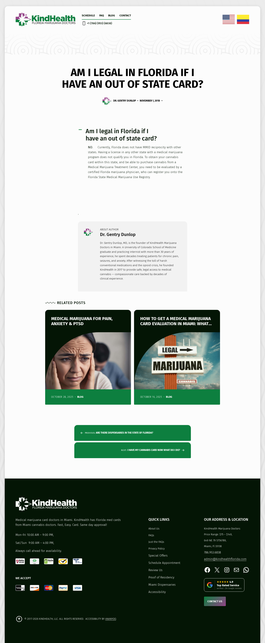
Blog (80, 396)
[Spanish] (243, 19)
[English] (229, 19)
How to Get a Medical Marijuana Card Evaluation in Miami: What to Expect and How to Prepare (175, 321)
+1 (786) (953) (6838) (99, 23)
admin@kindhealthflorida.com (225, 559)
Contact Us (214, 601)
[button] (132, 135)
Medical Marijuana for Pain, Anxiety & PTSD (82, 321)
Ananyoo (110, 618)
